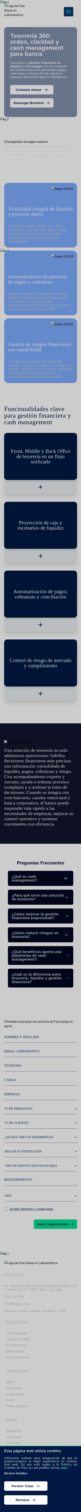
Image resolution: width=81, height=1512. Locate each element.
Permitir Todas (22, 1486)
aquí (64, 1467)
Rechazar (23, 1500)
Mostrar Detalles (15, 1473)
